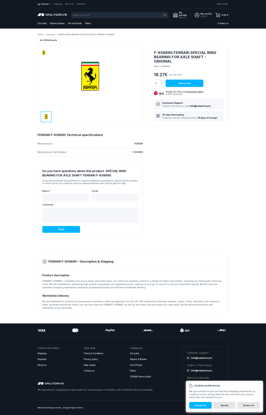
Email (95, 190)
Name (46, 190)
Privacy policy (91, 359)
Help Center (222, 4)
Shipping (58, 4)
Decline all (248, 405)
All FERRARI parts (48, 40)
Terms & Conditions (93, 353)
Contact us (223, 23)
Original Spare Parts (73, 408)
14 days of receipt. (207, 118)
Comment (47, 204)
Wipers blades (57, 23)
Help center (90, 365)
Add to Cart (185, 83)
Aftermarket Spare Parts (49, 408)
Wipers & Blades (138, 359)
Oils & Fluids (136, 365)
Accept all (200, 405)
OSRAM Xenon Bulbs (140, 376)
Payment (81, 4)
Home (40, 34)
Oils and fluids (75, 23)
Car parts (42, 23)
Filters (88, 23)
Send (61, 229)
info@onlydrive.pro (200, 106)
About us (69, 4)
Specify (224, 405)
